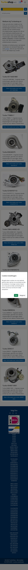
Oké (16, 295)
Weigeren (22, 295)
